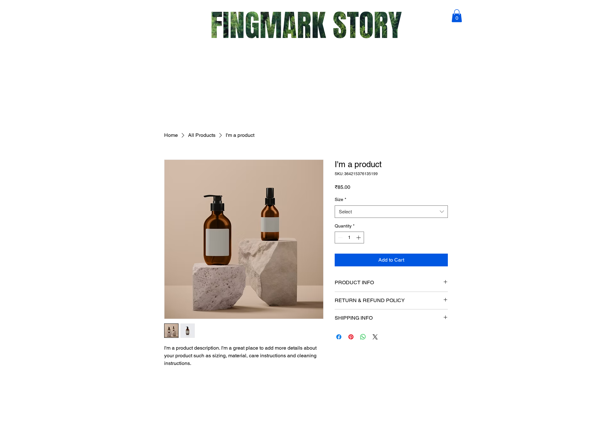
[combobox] (391, 211)
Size (340, 199)
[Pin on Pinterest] (351, 337)
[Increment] (359, 237)
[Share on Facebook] (339, 337)
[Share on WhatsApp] (363, 337)
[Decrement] (340, 237)
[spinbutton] (349, 237)
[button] (456, 15)
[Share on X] (375, 337)
